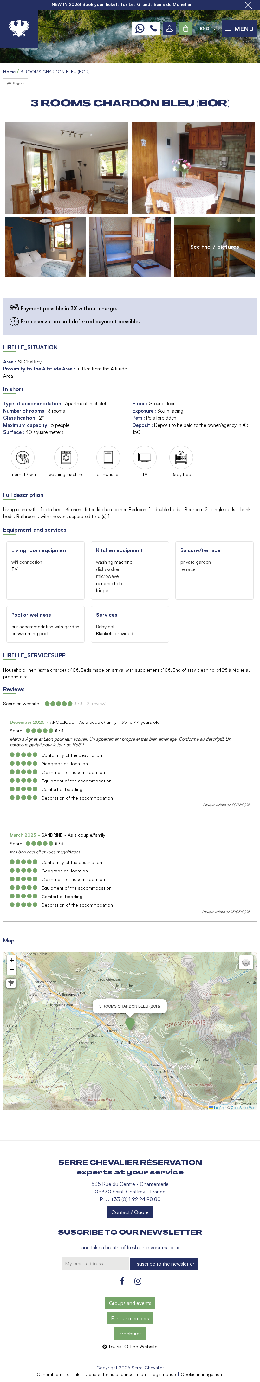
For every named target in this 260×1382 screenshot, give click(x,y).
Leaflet (218, 1107)
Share (19, 83)
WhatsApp (139, 28)
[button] (185, 28)
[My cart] (185, 28)
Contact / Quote (130, 1212)
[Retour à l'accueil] (19, 29)
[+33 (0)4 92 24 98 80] (153, 28)
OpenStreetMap (243, 1107)
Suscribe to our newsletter (130, 1232)
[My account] (169, 28)
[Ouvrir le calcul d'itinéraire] (11, 983)
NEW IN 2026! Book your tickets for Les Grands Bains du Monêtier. (122, 4)
